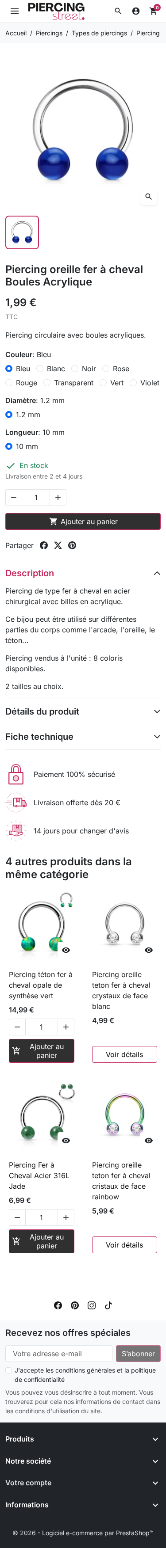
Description (29, 573)
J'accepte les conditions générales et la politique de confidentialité (85, 1374)
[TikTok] (108, 1304)
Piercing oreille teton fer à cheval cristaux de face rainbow (121, 1180)
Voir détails (124, 1054)
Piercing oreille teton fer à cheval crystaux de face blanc (121, 990)
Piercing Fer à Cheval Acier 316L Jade (39, 1175)
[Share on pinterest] (72, 545)
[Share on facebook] (43, 545)
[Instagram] (91, 1304)
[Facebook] (58, 1304)
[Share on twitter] (58, 545)
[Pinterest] (74, 1304)
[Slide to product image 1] (22, 232)
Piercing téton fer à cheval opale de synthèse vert (41, 985)
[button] (118, 11)
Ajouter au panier (83, 521)
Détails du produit (42, 711)
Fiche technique (39, 736)
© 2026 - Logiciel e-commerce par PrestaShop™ (83, 1533)
